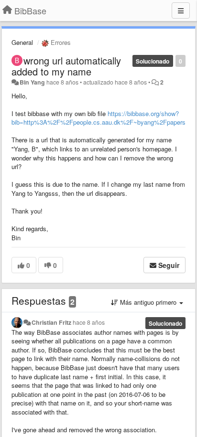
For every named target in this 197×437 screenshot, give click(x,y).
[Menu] (181, 10)
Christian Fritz (51, 322)
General (22, 42)
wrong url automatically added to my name (66, 65)
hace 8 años (89, 322)
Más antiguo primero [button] (148, 302)
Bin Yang (32, 82)
